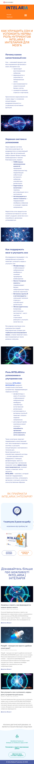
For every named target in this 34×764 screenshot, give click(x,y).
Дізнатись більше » (6, 622)
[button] (26, 15)
